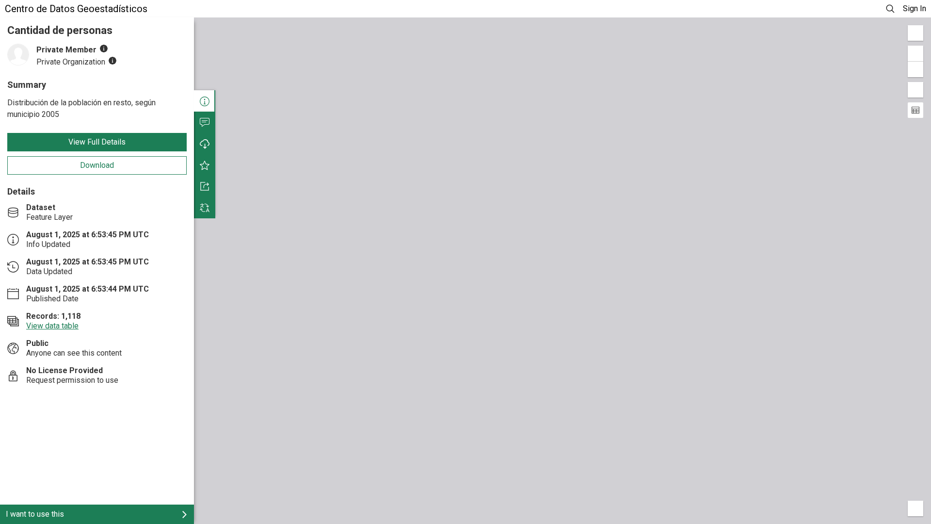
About (204, 101)
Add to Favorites (204, 165)
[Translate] (204, 207)
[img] (104, 48)
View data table (52, 325)
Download (97, 165)
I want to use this (35, 514)
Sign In (914, 8)
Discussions (204, 122)
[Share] (204, 186)
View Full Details (97, 142)
